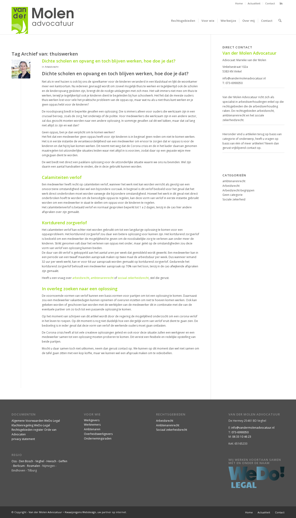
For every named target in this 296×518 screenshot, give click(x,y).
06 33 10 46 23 (241, 437)
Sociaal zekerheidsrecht (171, 430)
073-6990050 (234, 83)
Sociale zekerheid (233, 199)
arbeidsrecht (80, 278)
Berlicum (19, 466)
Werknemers (92, 425)
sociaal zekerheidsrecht (133, 278)
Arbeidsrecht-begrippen (238, 190)
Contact (270, 3)
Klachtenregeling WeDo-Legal (31, 425)
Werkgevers (91, 420)
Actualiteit (254, 3)
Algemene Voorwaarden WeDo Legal (36, 421)
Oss (14, 461)
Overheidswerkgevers (98, 434)
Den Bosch (26, 461)
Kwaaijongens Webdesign (80, 512)
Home (239, 3)
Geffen (63, 461)
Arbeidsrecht (52, 66)
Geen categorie (232, 195)
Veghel (39, 461)
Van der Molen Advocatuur (45, 512)
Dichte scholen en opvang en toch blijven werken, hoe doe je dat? (109, 61)
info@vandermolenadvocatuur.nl (244, 78)
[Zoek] (279, 20)
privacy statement (23, 439)
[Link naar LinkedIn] (281, 3)
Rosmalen (33, 466)
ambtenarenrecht (102, 278)
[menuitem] (239, 3)
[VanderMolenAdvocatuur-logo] (43, 20)
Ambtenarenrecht (167, 425)
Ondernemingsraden (97, 438)
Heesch (51, 461)
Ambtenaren (92, 429)
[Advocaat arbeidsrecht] (21, 69)
